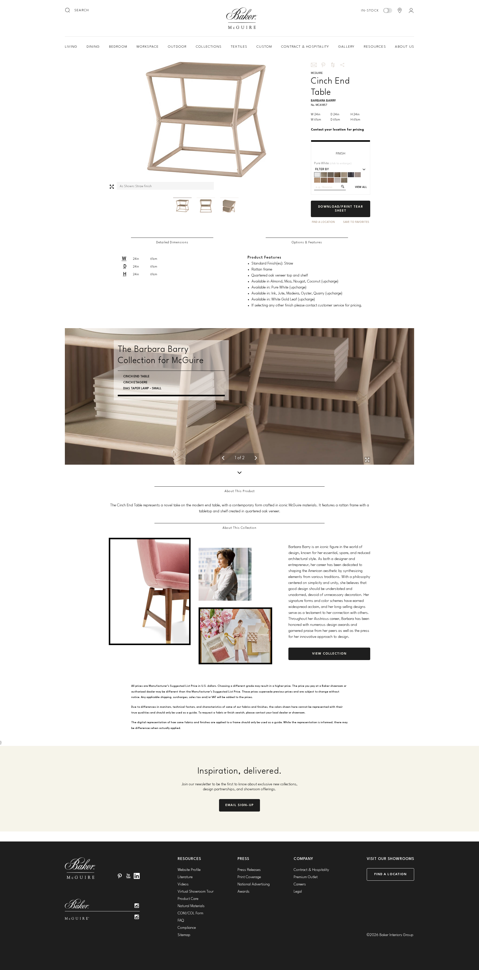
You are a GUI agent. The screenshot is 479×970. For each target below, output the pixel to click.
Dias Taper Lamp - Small (142, 400)
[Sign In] (411, 10)
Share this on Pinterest (323, 65)
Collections (209, 46)
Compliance (187, 928)
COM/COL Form (190, 913)
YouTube (128, 876)
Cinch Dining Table (138, 376)
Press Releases (249, 870)
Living (71, 46)
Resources (375, 46)
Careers (300, 884)
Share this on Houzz (333, 65)
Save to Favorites (356, 222)
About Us (404, 46)
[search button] (68, 10)
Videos (183, 884)
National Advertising (254, 884)
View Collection (329, 653)
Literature (185, 877)
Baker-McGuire (242, 18)
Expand (112, 187)
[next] (256, 458)
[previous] (223, 458)
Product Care (188, 899)
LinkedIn (137, 876)
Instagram (137, 906)
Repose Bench (134, 382)
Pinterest (120, 876)
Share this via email (314, 65)
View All (361, 187)
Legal (298, 892)
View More (132, 406)
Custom (264, 46)
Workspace (147, 46)
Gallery (346, 46)
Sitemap (184, 935)
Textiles (239, 46)
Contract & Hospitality (305, 46)
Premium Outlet (306, 877)
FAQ (181, 921)
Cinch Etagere (135, 388)
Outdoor (177, 46)
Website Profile (189, 870)
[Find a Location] (400, 10)
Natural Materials (191, 906)
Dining (93, 46)
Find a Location (390, 874)
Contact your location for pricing (337, 129)
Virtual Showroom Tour (196, 892)
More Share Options (342, 65)
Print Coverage (249, 877)
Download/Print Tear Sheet (340, 208)
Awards (243, 892)
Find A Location (323, 222)
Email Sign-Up (239, 805)
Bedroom (118, 46)
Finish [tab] (340, 153)
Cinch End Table (136, 394)
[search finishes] (342, 186)
